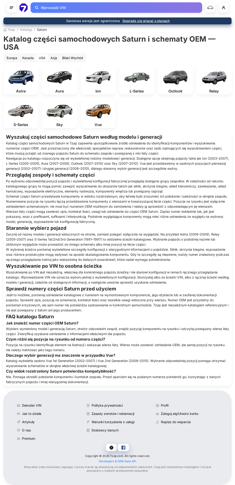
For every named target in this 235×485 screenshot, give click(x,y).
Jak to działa (31, 414)
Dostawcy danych (105, 430)
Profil (164, 405)
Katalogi (26, 30)
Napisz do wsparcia (176, 422)
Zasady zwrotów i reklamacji (113, 414)
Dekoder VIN (32, 405)
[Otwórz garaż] (210, 7)
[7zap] (24, 7)
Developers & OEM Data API (117, 461)
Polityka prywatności (107, 405)
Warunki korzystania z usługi (113, 422)
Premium (28, 438)
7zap (11, 30)
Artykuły (28, 422)
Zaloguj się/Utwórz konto (179, 414)
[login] (223, 7)
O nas (26, 430)
